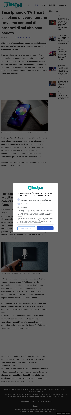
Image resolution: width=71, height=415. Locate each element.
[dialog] (35, 207)
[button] (35, 207)
